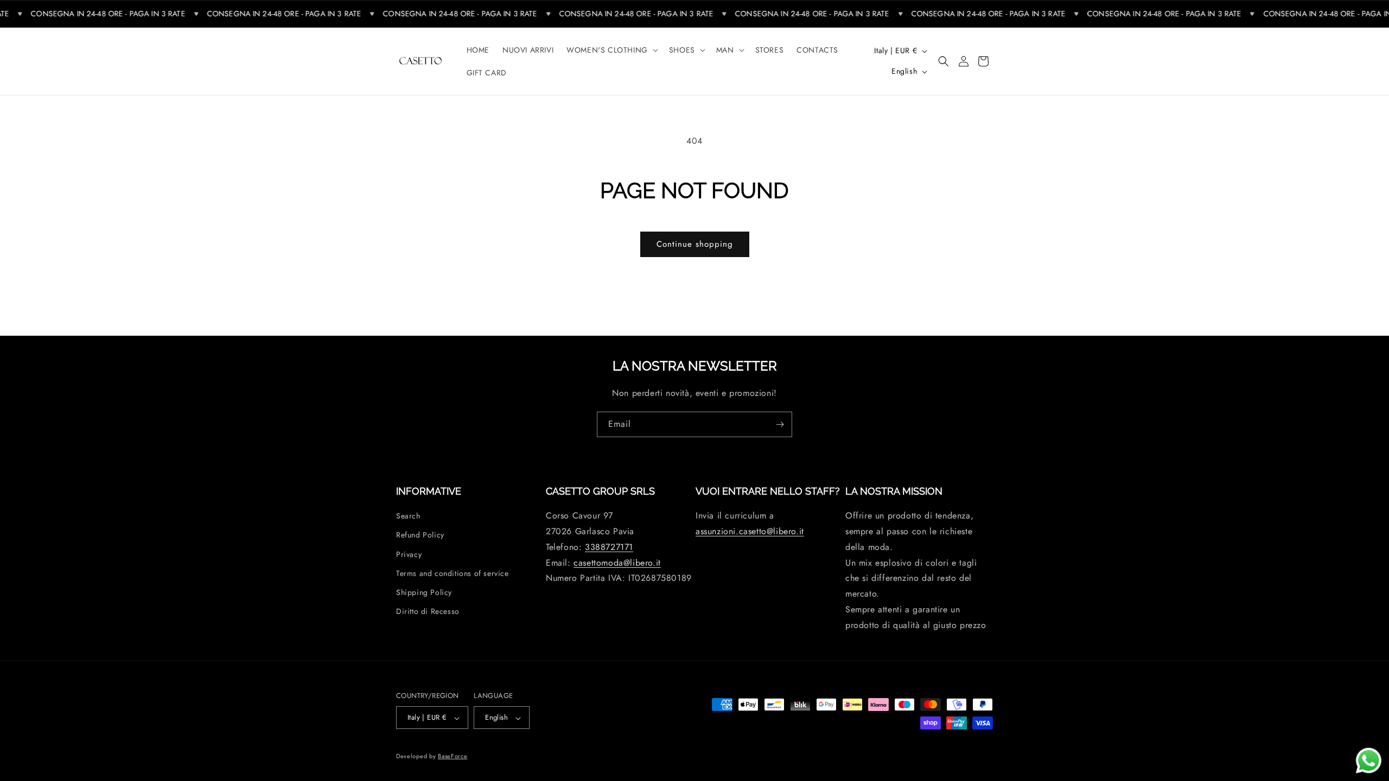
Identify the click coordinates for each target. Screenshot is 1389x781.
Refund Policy (420, 535)
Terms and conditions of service (452, 573)
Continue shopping (695, 244)
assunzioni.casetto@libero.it (750, 532)
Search (408, 516)
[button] (611, 50)
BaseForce (452, 756)
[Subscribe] (780, 424)
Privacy (409, 554)
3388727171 (609, 547)
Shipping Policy (424, 592)
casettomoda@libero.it (617, 562)
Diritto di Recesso (428, 611)
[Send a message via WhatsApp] (1369, 761)
